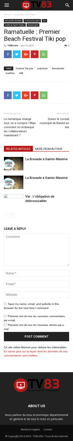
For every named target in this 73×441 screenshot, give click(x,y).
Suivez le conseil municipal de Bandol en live (54, 123)
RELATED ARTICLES (18, 148)
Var (44, 20)
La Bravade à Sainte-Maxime (46, 159)
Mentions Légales (30, 429)
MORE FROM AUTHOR (48, 148)
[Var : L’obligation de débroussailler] (13, 201)
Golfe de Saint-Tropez (15, 25)
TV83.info (12, 45)
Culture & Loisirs (32, 20)
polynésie (42, 68)
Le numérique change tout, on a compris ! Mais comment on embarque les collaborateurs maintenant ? (20, 127)
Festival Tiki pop (24, 68)
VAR (21, 73)
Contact (48, 429)
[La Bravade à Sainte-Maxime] (13, 163)
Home (7, 14)
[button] (67, 5)
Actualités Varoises (24, 14)
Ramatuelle (33, 25)
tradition (10, 73)
